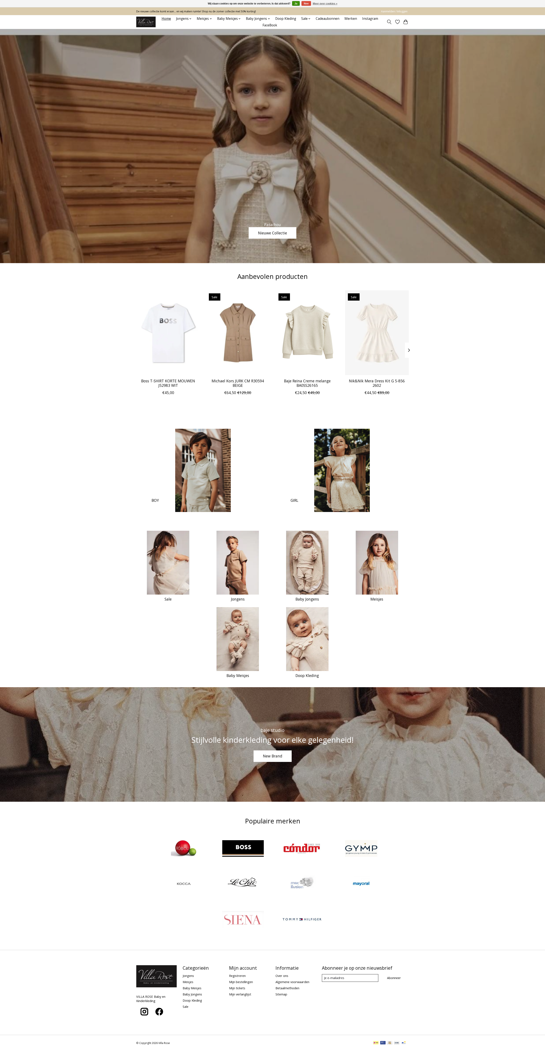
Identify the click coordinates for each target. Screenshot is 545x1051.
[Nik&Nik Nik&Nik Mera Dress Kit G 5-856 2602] (377, 332)
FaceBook (269, 25)
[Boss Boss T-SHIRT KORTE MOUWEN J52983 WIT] (168, 332)
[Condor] (302, 849)
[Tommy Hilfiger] (302, 920)
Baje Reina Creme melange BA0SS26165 (307, 383)
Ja (295, 3)
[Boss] (243, 849)
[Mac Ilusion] (302, 884)
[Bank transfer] (397, 1043)
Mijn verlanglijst (240, 994)
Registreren (237, 976)
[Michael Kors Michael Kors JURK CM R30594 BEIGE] (238, 332)
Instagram (370, 18)
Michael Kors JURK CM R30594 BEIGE (238, 383)
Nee (306, 3)
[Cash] (389, 1043)
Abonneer (394, 978)
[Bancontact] (403, 1043)
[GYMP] (361, 849)
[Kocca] (184, 884)
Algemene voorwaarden (292, 982)
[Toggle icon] (389, 22)
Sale (168, 599)
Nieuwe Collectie (272, 232)
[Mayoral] (361, 884)
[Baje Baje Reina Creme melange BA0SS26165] (307, 332)
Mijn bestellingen (241, 982)
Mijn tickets (237, 988)
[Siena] (243, 920)
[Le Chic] (243, 884)
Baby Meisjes (238, 675)
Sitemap (281, 994)
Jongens (238, 599)
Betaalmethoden (287, 988)
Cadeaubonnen (327, 18)
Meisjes (376, 599)
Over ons (281, 976)
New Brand (272, 755)
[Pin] (383, 1043)
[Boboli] (184, 849)
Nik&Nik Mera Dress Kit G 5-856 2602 (377, 383)
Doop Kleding (285, 18)
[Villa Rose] (146, 22)
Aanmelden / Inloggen (394, 11)
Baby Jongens (307, 599)
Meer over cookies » (325, 3)
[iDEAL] (376, 1043)
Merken (350, 18)
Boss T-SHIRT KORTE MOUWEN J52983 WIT (168, 383)
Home (166, 18)
